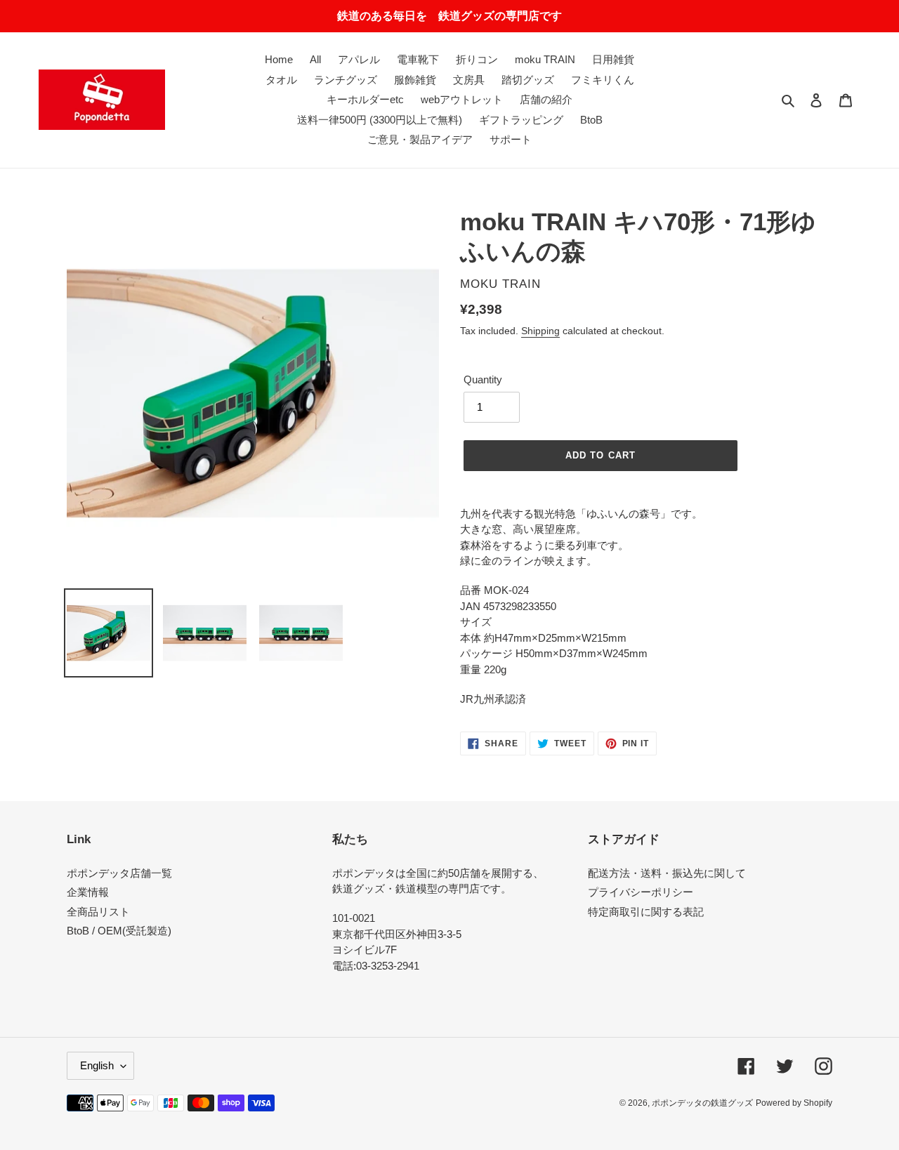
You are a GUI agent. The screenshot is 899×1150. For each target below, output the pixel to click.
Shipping (540, 330)
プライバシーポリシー (640, 892)
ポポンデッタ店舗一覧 (119, 873)
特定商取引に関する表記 (646, 912)
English (97, 1065)
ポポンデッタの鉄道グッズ (702, 1103)
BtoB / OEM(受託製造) (119, 931)
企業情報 (88, 892)
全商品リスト (98, 912)
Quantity (483, 379)
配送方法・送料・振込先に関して (667, 873)
